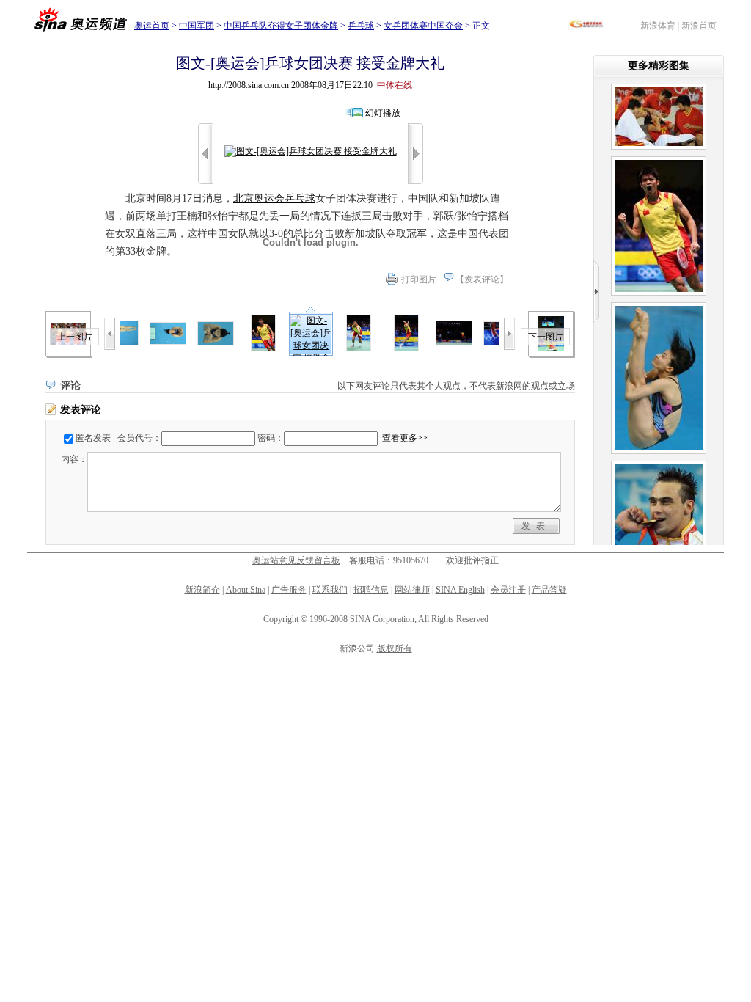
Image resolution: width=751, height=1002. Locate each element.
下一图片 (545, 337)
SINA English (460, 590)
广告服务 (289, 590)
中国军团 (196, 26)
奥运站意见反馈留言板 (296, 560)
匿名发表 (93, 438)
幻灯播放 (382, 113)
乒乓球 (361, 26)
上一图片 (74, 337)
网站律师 (412, 590)
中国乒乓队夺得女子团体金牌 (281, 26)
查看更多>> (405, 438)
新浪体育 (657, 26)
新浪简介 (202, 590)
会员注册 (508, 590)
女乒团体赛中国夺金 (423, 26)
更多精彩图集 (658, 65)
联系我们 (330, 590)
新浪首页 (699, 26)
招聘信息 (371, 590)
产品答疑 (549, 590)
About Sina (245, 590)
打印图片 (418, 279)
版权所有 (394, 648)
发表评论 (481, 279)
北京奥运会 (259, 198)
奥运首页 (151, 26)
